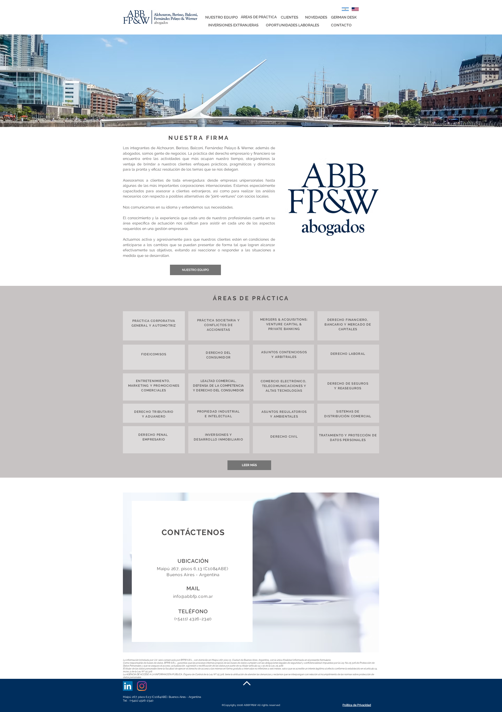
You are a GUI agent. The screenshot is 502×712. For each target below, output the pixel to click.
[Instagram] (142, 686)
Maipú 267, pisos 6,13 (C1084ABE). (146, 697)
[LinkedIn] (128, 686)
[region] (251, 572)
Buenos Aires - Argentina (185, 697)
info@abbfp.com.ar (193, 596)
